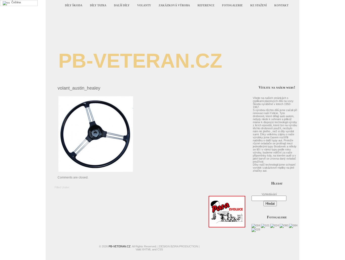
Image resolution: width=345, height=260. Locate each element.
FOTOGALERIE (232, 5)
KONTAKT (281, 5)
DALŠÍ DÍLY (122, 5)
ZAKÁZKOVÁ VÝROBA (174, 5)
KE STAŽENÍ (258, 5)
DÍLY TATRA (98, 5)
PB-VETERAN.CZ (140, 60)
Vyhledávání (269, 194)
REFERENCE (206, 5)
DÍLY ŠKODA (73, 5)
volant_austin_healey (79, 88)
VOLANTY (144, 5)
